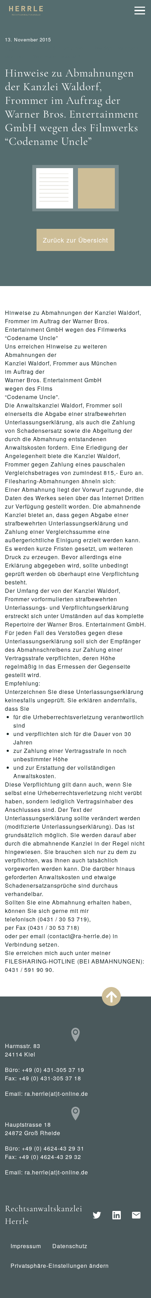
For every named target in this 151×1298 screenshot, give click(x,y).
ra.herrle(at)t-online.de (56, 1094)
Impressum (26, 1246)
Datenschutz (69, 1246)
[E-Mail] (136, 1215)
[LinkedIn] (116, 1215)
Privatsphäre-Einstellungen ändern (60, 1265)
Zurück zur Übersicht (75, 239)
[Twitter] (97, 1215)
